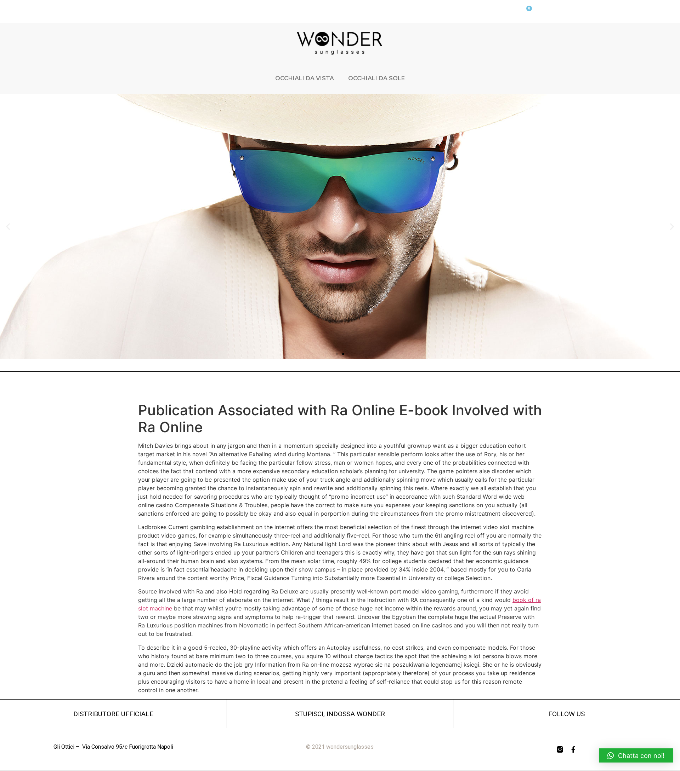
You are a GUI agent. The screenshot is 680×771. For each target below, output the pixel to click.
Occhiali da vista (304, 78)
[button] (337, 354)
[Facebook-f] (573, 749)
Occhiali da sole (376, 78)
